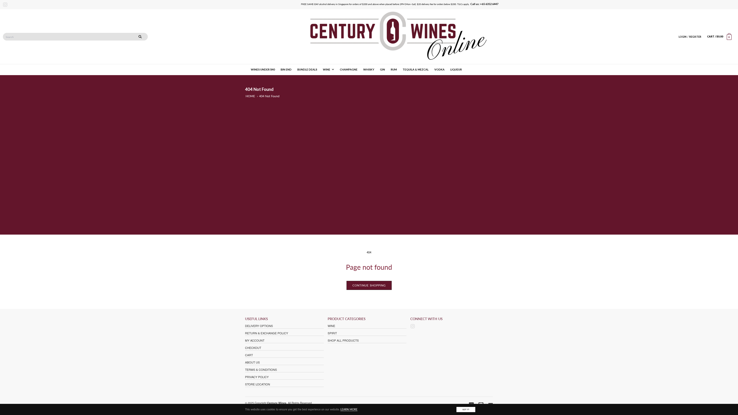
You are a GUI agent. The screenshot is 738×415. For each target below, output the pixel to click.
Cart (249, 355)
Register (695, 36)
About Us (252, 362)
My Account (254, 340)
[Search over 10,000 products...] (140, 37)
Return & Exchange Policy (266, 333)
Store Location (257, 384)
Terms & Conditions (261, 370)
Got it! (465, 409)
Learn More (348, 409)
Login (682, 36)
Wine (331, 326)
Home (250, 96)
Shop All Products (343, 340)
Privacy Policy (257, 377)
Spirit (332, 333)
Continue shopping (369, 285)
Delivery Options (259, 326)
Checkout (253, 348)
